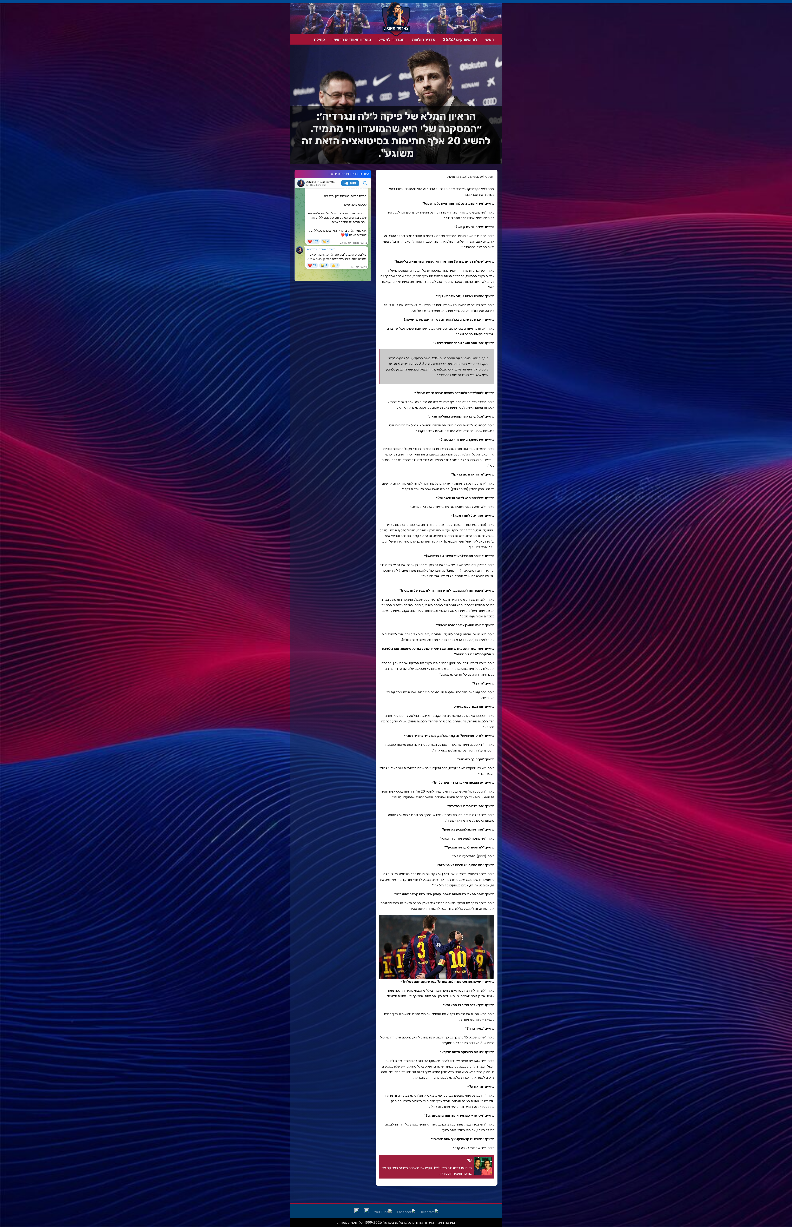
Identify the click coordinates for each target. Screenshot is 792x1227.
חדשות (451, 176)
